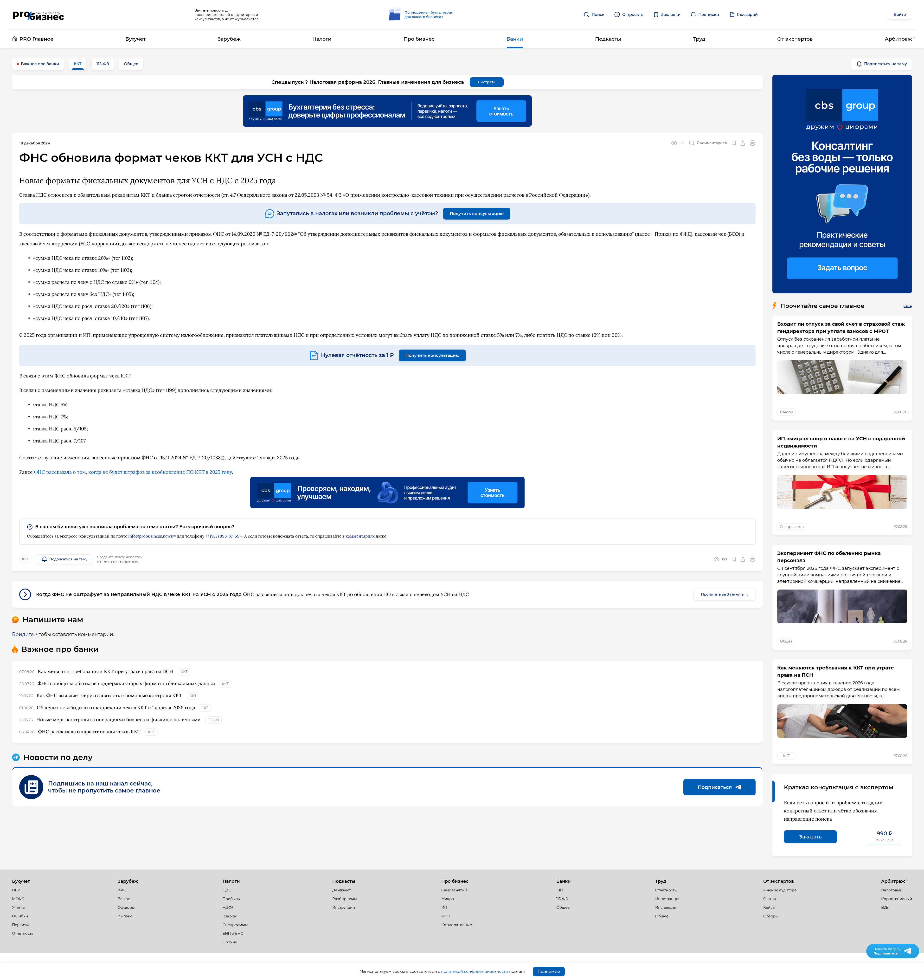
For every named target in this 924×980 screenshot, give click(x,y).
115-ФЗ (102, 64)
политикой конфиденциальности (474, 971)
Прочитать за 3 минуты (722, 594)
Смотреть (486, 82)
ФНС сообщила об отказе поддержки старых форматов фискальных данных (127, 683)
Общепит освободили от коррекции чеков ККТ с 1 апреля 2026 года (116, 707)
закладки (734, 143)
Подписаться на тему (885, 64)
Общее (131, 64)
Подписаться (715, 787)
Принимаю (549, 971)
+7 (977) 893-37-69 (222, 536)
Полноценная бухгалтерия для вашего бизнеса (428, 14)
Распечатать (753, 143)
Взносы (786, 412)
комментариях (360, 536)
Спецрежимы (792, 527)
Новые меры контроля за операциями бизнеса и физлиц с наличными (119, 719)
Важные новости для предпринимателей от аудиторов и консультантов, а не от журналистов (226, 14)
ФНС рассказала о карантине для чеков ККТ (90, 731)
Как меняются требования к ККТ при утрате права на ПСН (106, 671)
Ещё (907, 306)
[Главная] (38, 14)
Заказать (810, 837)
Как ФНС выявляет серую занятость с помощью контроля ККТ (110, 695)
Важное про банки (40, 64)
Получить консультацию (477, 213)
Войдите (23, 634)
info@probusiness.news (150, 536)
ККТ (78, 64)
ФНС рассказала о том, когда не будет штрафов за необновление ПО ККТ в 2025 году (133, 472)
